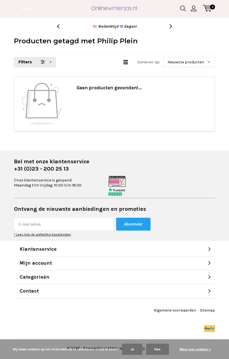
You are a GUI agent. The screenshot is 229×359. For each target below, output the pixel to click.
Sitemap (207, 310)
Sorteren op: (148, 62)
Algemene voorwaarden (175, 310)
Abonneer (133, 224)
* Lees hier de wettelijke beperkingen (42, 234)
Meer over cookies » (195, 349)
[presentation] (61, 26)
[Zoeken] (183, 8)
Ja (132, 349)
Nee (157, 349)
